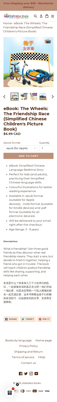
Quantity (44, 142)
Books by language (18, 340)
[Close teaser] (17, 384)
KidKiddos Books (31, 383)
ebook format (11, 142)
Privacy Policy (28, 346)
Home (7, 23)
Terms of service (23, 357)
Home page (43, 340)
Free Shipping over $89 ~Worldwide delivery (28, 5)
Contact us (28, 362)
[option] (14, 96)
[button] (9, 392)
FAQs (41, 357)
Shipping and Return (28, 351)
